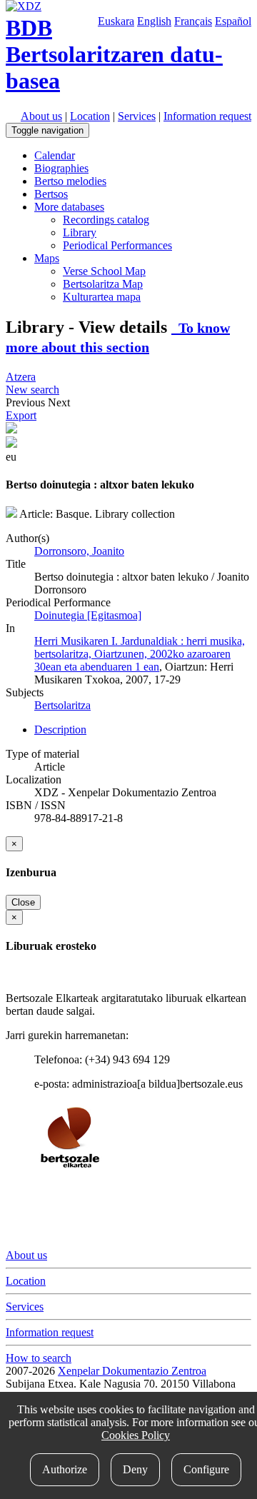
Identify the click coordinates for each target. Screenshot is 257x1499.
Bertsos (51, 194)
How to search (38, 1358)
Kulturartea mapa (102, 297)
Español (233, 21)
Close (23, 902)
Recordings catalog (106, 220)
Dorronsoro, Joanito (79, 551)
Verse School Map (104, 271)
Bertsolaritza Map (103, 284)
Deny (135, 1469)
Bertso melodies (70, 181)
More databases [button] (69, 207)
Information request (207, 116)
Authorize (64, 1469)
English (154, 21)
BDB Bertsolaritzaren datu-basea (114, 54)
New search (32, 389)
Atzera (21, 377)
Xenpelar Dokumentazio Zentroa (132, 1371)
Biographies (61, 168)
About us (41, 116)
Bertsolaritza (62, 705)
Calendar (54, 155)
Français (193, 21)
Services (137, 116)
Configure (206, 1469)
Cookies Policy (135, 1435)
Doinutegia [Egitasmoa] (87, 615)
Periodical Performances (117, 245)
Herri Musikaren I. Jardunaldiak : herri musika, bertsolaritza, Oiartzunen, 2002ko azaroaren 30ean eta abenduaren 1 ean (139, 654)
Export (21, 415)
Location (90, 116)
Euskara (116, 21)
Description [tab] (60, 729)
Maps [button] (46, 258)
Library (79, 232)
